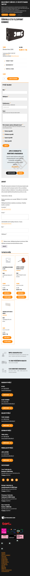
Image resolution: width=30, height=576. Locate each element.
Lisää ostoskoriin (13, 78)
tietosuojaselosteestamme (18, 12)
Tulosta (20, 173)
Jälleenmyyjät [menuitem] (4, 564)
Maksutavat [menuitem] (3, 567)
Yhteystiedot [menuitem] (4, 558)
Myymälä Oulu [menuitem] (4, 563)
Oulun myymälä (8, 141)
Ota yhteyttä (15, 167)
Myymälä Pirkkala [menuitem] (5, 562)
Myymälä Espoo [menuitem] (4, 560)
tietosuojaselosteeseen (6, 223)
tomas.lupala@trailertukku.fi (7, 438)
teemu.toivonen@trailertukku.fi (8, 421)
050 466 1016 (6, 436)
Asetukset (19, 14)
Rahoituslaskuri (11, 173)
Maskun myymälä (8, 131)
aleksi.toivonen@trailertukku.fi (8, 403)
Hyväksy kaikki (5, 14)
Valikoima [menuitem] (3, 552)
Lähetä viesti (6, 395)
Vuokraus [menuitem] (3, 554)
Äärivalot (8, 54)
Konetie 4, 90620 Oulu (6, 506)
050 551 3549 (6, 419)
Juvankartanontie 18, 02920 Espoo (9, 487)
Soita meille (7, 293)
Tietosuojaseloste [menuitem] (5, 571)
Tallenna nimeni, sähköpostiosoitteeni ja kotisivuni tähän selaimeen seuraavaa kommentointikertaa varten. (14, 242)
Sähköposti (4, 234)
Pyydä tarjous (7, 297)
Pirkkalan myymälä (9, 134)
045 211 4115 (5, 401)
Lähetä (6, 145)
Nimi (2, 227)
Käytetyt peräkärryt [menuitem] (5, 555)
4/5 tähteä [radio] (8, 209)
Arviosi (3, 212)
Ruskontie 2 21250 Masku (7, 471)
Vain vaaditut (12, 14)
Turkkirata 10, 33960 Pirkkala (8, 497)
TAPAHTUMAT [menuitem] (3, 556)
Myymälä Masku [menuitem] (4, 559)
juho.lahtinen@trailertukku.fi (7, 456)
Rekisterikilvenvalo (15, 56)
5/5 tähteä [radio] (10, 209)
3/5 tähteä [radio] (6, 209)
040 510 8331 (6, 388)
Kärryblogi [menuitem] (3, 568)
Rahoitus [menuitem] (3, 566)
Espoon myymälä (8, 137)
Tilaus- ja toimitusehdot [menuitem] (6, 570)
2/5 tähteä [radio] (4, 209)
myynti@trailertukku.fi (6, 390)
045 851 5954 (6, 454)
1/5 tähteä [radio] (2, 209)
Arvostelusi (3, 207)
